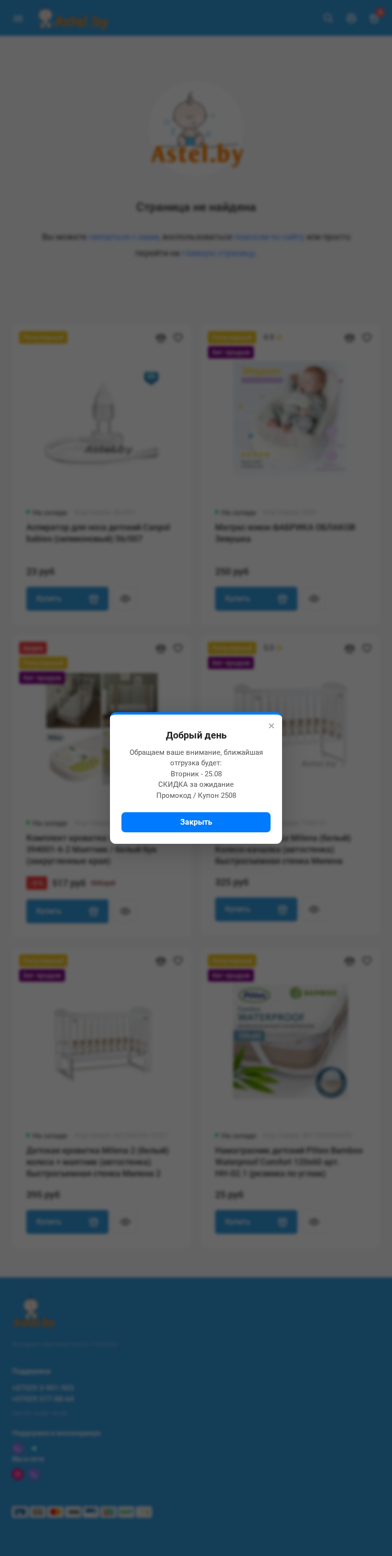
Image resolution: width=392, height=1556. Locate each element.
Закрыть (196, 822)
